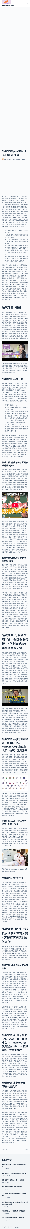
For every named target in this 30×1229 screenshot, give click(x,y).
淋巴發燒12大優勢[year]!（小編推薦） (13, 1180)
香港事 (23, 159)
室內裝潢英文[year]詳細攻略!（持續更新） (15, 1173)
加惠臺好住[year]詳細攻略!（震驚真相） (14, 1211)
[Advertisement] (15, 76)
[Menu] (27, 3)
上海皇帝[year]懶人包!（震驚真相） (13, 1186)
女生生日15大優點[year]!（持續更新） (13, 1217)
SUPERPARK (8, 5)
